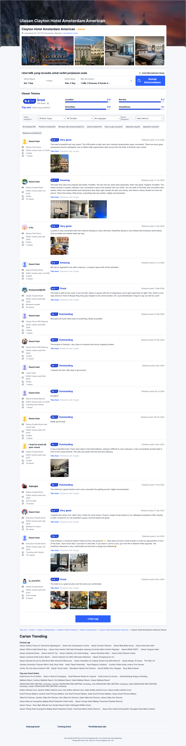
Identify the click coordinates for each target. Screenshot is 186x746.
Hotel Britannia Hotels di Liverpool (82, 676)
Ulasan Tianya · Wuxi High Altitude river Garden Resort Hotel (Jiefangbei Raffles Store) (55, 705)
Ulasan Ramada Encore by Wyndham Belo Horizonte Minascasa (46, 661)
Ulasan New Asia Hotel (145, 645)
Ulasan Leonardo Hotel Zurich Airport (35, 657)
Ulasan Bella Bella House (123, 645)
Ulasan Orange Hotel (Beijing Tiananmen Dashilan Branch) (99, 701)
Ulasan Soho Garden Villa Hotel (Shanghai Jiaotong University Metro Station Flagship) (84, 649)
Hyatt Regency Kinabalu (97, 664)
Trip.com (23, 630)
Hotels (32, 630)
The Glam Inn (149, 661)
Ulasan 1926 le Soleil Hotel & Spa (33, 649)
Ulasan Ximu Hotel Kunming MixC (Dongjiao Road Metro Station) (128, 709)
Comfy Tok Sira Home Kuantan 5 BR (34, 668)
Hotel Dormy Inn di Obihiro (30, 676)
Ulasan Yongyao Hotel (150, 649)
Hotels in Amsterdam (88, 630)
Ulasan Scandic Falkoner (101, 645)
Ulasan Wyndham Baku (100, 653)
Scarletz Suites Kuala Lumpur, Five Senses (126, 664)
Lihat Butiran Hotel (70, 33)
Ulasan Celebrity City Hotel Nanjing (73, 653)
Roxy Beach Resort (131, 668)
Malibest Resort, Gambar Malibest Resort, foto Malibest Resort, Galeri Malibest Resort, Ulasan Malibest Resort (65, 680)
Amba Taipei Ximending (75, 664)
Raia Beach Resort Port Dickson (83, 668)
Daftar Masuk (29, 79)
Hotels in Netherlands (46, 630)
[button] (163, 4)
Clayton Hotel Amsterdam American (114, 630)
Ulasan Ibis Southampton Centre (75, 645)
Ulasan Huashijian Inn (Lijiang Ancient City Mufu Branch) (97, 661)
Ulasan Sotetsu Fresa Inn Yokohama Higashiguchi (40, 645)
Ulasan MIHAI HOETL (130, 649)
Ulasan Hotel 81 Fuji (49, 653)
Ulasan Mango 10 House (132, 661)
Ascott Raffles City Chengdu (109, 668)
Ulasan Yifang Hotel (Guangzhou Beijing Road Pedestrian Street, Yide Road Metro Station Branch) (60, 709)
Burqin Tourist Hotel (59, 668)
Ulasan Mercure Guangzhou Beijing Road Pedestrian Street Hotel (46, 701)
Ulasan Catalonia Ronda (29, 653)
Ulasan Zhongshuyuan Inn (103, 657)
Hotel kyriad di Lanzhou (108, 676)
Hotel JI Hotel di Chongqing (54, 676)
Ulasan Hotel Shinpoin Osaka (123, 653)
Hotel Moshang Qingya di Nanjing (133, 676)
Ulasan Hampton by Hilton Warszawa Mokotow (71, 657)
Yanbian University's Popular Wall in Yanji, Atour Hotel (41, 664)
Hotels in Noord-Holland (67, 630)
